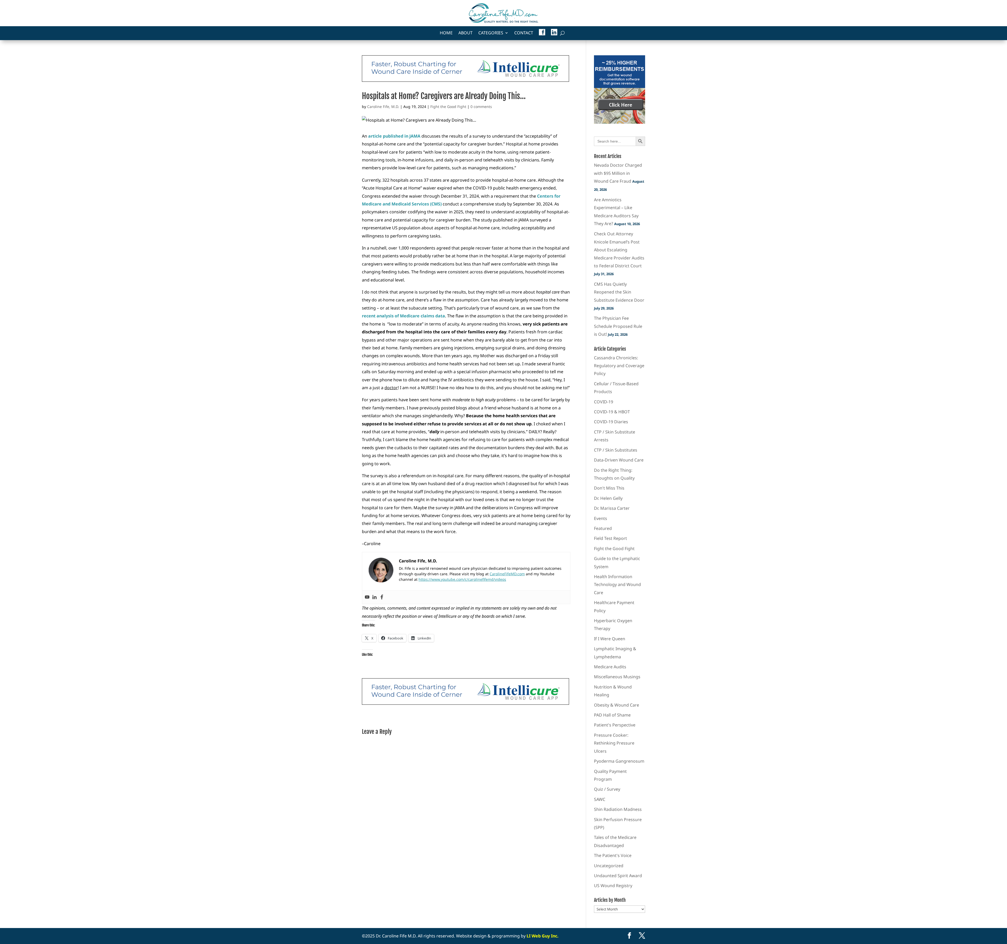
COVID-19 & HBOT (612, 412)
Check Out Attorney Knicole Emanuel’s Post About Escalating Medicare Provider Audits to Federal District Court (619, 250)
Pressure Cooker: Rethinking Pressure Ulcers (614, 743)
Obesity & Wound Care (616, 705)
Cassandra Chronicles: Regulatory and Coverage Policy (619, 366)
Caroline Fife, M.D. (383, 106)
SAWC (599, 799)
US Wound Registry (613, 885)
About (465, 33)
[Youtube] (367, 597)
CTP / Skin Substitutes (615, 450)
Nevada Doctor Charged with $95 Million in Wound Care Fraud (618, 173)
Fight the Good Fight (448, 106)
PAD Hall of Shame (612, 715)
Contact (523, 33)
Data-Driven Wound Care (619, 460)
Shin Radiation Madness (618, 809)
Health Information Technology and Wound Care (617, 584)
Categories (490, 33)
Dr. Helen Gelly (608, 498)
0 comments (481, 106)
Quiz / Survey (607, 789)
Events (600, 518)
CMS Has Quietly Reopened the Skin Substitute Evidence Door (619, 292)
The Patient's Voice (612, 855)
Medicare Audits (610, 667)
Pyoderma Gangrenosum (619, 761)
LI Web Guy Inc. (543, 936)
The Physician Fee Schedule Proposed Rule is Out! (618, 326)
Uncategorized (608, 866)
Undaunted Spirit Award (618, 875)
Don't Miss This (609, 488)
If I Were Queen (609, 639)
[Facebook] (381, 597)
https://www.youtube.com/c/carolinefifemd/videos (462, 579)
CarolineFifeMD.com (507, 573)
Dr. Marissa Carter (612, 508)
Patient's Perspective (614, 725)
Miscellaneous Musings (617, 677)
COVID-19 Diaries (611, 422)
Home (446, 33)
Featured (603, 528)
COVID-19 (603, 402)
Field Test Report (610, 538)
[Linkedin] (374, 597)
